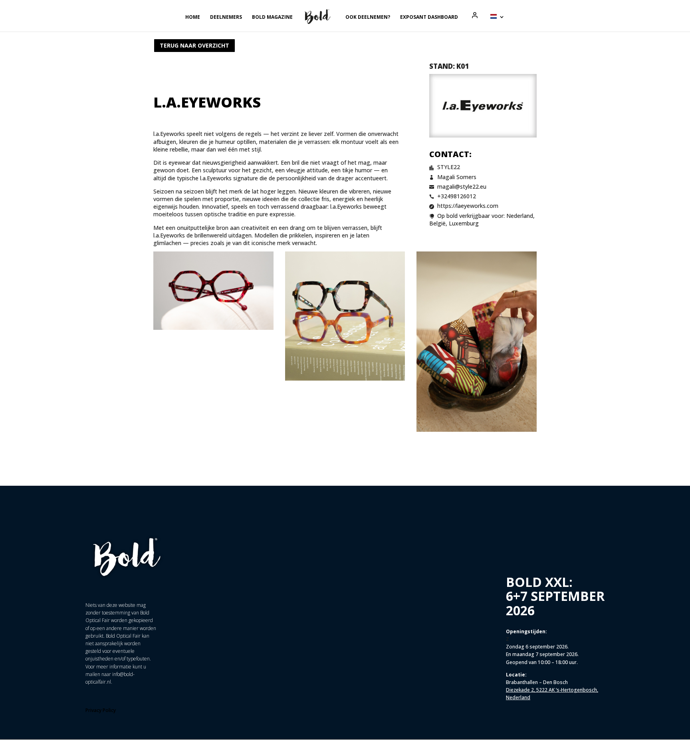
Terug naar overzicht (194, 45)
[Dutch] (497, 23)
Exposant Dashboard (429, 17)
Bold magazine (272, 17)
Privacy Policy (100, 710)
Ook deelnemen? (367, 17)
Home (192, 17)
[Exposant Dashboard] (475, 15)
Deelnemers (226, 17)
